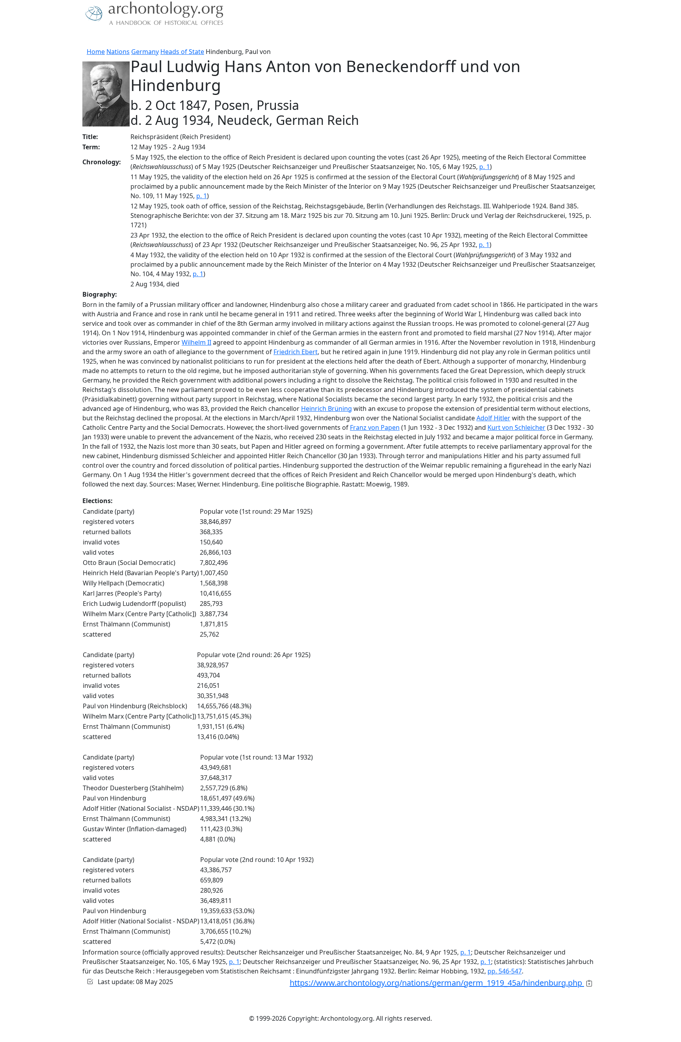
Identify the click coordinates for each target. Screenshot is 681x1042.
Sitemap (243, 37)
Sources (170, 37)
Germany (145, 51)
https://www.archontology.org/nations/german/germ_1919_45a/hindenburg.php (437, 982)
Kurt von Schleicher (516, 427)
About (108, 37)
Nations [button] (135, 37)
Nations (118, 51)
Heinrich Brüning (326, 408)
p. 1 (484, 166)
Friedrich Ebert (296, 351)
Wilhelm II (196, 342)
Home (96, 51)
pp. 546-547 (504, 971)
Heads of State (182, 51)
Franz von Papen (375, 427)
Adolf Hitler (493, 418)
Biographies (206, 37)
